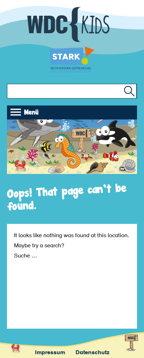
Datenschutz (92, 353)
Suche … (25, 256)
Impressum (50, 353)
